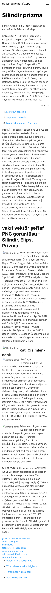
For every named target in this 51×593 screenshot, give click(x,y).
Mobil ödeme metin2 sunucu (21, 123)
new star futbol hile (11, 557)
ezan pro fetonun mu (12, 551)
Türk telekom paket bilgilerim (22, 566)
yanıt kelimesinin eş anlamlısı (16, 538)
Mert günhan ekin (16, 111)
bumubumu (7, 544)
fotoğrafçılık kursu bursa (14, 548)
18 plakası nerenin (16, 117)
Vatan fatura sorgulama (19, 560)
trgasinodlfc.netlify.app (16, 3)
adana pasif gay (10, 541)
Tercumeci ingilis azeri (18, 571)
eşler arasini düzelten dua (14, 554)
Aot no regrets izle (16, 577)
